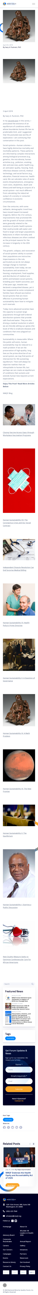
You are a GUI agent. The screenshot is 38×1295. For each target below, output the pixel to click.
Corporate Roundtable (7, 1240)
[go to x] (12, 1221)
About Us (23, 1227)
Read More (12, 1185)
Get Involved (25, 1262)
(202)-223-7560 (11, 1211)
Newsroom (24, 1258)
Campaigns (7, 1254)
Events (5, 1258)
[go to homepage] (9, 1199)
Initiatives (24, 1250)
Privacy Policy (25, 1266)
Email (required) (19, 1076)
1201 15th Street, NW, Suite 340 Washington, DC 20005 (18, 1206)
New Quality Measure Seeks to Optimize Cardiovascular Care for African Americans (17, 959)
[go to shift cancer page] (6, 1272)
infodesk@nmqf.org (13, 1216)
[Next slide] (33, 1143)
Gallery (22, 1246)
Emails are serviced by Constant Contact (21, 1095)
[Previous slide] (30, 1143)
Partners (23, 1254)
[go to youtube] (16, 1221)
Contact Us (19, 1101)
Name (19, 1064)
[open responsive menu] (33, 3)
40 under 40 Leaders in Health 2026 (26, 1233)
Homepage (7, 1227)
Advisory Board (8, 1235)
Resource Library (9, 1262)
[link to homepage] (9, 3)
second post (13, 121)
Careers (6, 1246)
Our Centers (7, 1250)
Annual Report (25, 1241)
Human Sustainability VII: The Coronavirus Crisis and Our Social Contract (17, 523)
